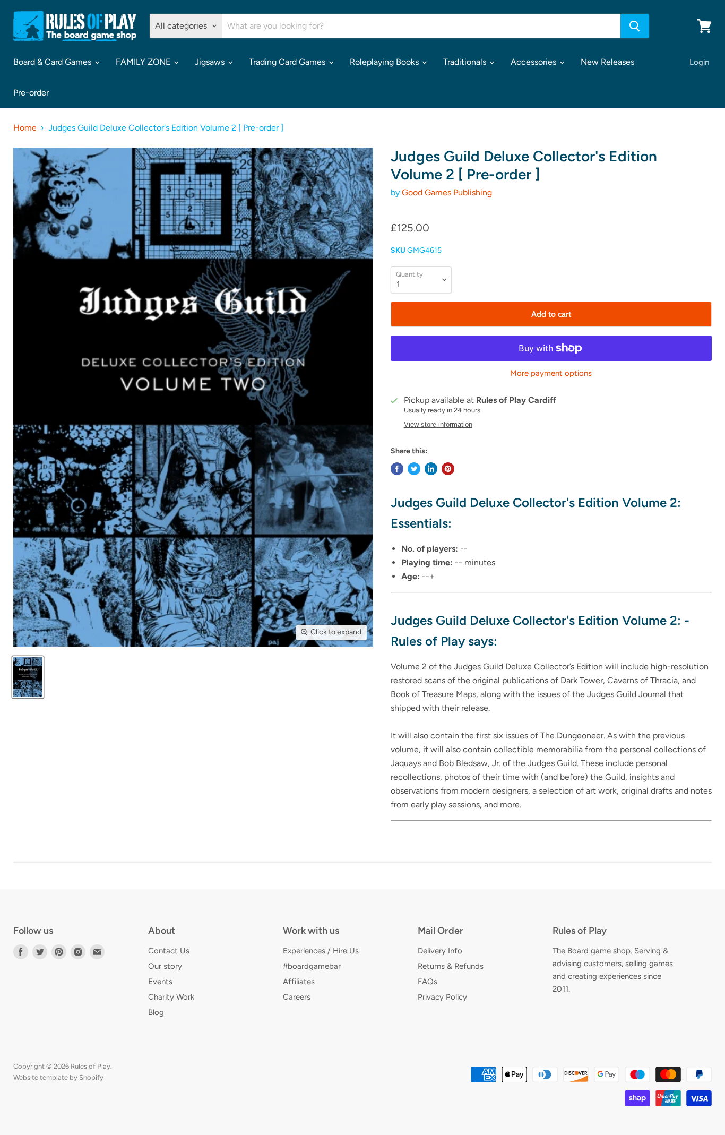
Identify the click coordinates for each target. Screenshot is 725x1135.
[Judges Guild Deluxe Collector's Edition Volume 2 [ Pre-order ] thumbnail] (28, 677)
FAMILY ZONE (144, 62)
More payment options (551, 373)
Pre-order (31, 93)
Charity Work (171, 997)
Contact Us (168, 951)
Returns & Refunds (451, 966)
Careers (296, 997)
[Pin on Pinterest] (448, 468)
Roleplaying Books (385, 62)
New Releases (607, 62)
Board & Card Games (53, 62)
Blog (156, 1012)
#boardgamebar (312, 966)
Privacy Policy (442, 997)
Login (699, 62)
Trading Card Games (288, 62)
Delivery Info (440, 951)
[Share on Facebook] (397, 468)
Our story (165, 966)
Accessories (534, 62)
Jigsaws (211, 62)
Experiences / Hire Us (321, 951)
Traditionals (465, 62)
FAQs (427, 981)
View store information (438, 424)
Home (25, 128)
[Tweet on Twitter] (414, 468)
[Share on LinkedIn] (431, 468)
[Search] (634, 26)
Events (160, 981)
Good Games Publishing (447, 192)
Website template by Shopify (58, 1077)
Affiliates (299, 981)
